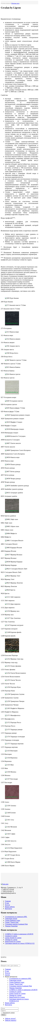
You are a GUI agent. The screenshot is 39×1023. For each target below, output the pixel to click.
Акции (7, 975)
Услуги (7, 905)
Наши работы (10, 907)
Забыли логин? (10, 1018)
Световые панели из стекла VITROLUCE (20, 943)
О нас (7, 903)
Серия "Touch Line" (12, 922)
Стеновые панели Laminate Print (16, 924)
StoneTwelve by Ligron (13, 941)
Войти (3, 1015)
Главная (8, 901)
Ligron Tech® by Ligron (13, 938)
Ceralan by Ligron (11, 936)
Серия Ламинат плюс (12, 920)
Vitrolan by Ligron (11, 939)
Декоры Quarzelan (11, 926)
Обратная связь (15, 3)
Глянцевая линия (11, 918)
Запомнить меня (8, 1013)
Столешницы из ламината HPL (16, 917)
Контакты (8, 908)
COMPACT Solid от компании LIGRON (19, 934)
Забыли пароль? (10, 1020)
